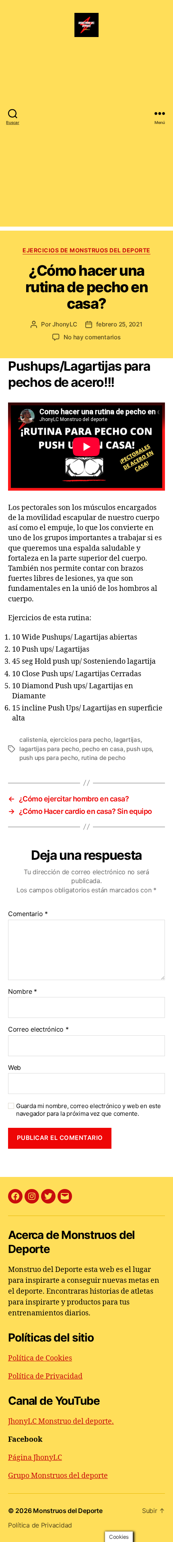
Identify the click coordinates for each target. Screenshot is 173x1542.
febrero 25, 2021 (119, 324)
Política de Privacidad (45, 1376)
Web (14, 1067)
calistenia (33, 739)
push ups (139, 749)
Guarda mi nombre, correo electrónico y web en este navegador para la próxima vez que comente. (88, 1109)
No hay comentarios (92, 337)
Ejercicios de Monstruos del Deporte (86, 250)
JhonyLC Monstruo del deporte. (61, 1421)
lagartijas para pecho (49, 749)
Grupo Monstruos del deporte (58, 1475)
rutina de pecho (103, 758)
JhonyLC (64, 324)
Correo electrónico (38, 1029)
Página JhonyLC (35, 1457)
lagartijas (127, 739)
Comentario (28, 914)
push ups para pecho (48, 758)
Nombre (22, 991)
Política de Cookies (40, 1358)
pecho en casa (103, 749)
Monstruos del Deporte (67, 1511)
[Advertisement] (86, 140)
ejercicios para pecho (80, 739)
